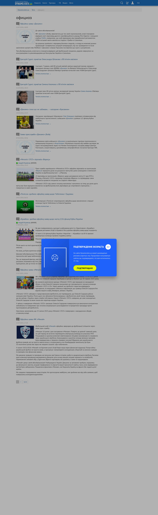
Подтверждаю (85, 268)
